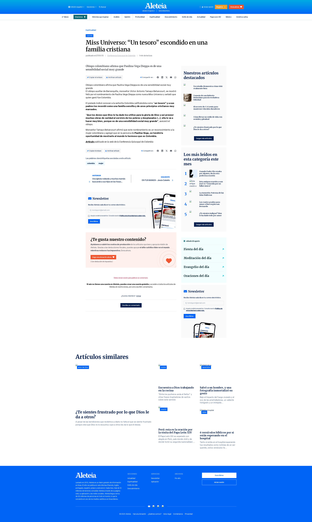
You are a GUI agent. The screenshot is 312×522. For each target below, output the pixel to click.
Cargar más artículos (204, 138)
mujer (101, 163)
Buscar (103, 7)
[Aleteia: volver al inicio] (156, 5)
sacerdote (206, 367)
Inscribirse (94, 221)
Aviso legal (167, 514)
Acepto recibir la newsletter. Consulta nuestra (118, 216)
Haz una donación (139, 514)
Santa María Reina (164, 11)
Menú (66, 17)
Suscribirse (219, 475)
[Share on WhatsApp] (175, 77)
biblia (204, 412)
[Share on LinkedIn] (162, 77)
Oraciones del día (196, 276)
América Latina (242, 17)
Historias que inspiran (100, 17)
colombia (91, 163)
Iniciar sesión (208, 7)
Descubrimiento (171, 17)
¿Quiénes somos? (154, 514)
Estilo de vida (187, 17)
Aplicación (155, 482)
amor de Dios (83, 367)
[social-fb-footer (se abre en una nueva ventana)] (154, 506)
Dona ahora (234, 7)
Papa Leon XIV (215, 17)
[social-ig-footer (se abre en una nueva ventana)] (163, 506)
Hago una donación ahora (102, 257)
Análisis (116, 17)
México (228, 17)
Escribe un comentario (131, 305)
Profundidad (140, 17)
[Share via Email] (171, 77)
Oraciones (79, 17)
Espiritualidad (155, 17)
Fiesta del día (193, 249)
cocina (163, 367)
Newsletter (155, 478)
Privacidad (189, 514)
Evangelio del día (196, 267)
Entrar (138, 296)
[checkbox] (89, 216)
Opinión (127, 17)
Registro (219, 7)
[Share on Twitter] (167, 77)
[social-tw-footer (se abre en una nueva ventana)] (158, 506)
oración (163, 409)
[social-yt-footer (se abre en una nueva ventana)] (149, 506)
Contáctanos (178, 514)
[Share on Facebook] (158, 77)
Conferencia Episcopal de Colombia (121, 55)
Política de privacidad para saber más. (133, 216)
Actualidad (201, 17)
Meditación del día (197, 258)
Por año (177, 478)
